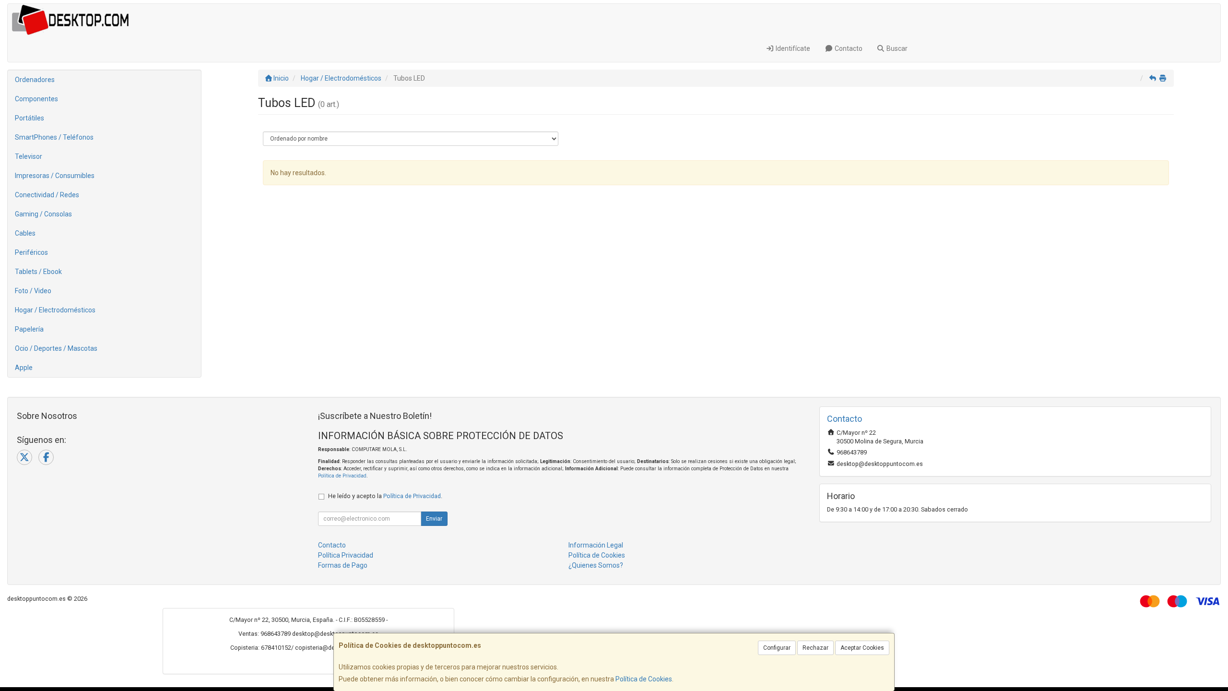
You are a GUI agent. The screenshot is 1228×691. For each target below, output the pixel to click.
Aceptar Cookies (862, 647)
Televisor (28, 156)
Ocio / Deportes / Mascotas (56, 348)
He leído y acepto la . (385, 496)
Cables (25, 233)
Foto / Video (33, 291)
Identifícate (792, 48)
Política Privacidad (345, 555)
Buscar (896, 48)
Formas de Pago (342, 565)
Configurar (777, 647)
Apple (24, 367)
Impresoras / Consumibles (54, 175)
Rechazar (815, 647)
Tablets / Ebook (38, 271)
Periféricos (31, 252)
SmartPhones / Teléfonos (54, 137)
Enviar (434, 518)
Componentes (36, 99)
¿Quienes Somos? (595, 565)
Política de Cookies (643, 679)
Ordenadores (35, 79)
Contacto (847, 48)
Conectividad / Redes (47, 195)
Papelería (29, 329)
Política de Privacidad (342, 475)
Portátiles (29, 118)
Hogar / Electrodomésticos (55, 310)
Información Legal (595, 545)
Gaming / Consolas (43, 214)
